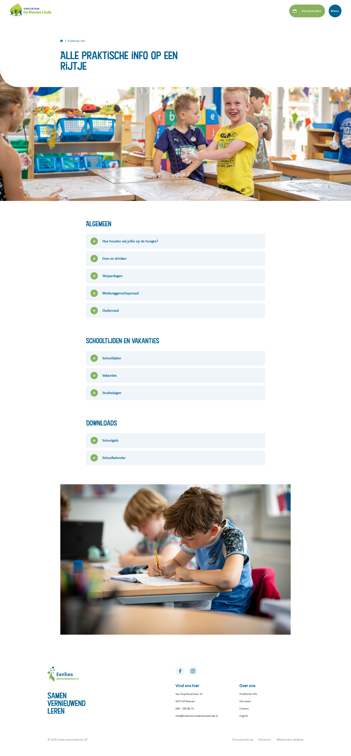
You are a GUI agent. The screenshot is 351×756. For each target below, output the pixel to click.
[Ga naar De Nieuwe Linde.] (63, 40)
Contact (244, 708)
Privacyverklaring (242, 739)
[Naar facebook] (180, 671)
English (243, 715)
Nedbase (298, 739)
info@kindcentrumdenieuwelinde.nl (197, 715)
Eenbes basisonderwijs (70, 739)
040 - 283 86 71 (185, 708)
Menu (335, 10)
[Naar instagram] (192, 671)
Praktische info (248, 693)
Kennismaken (311, 10)
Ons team (245, 701)
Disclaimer (264, 739)
